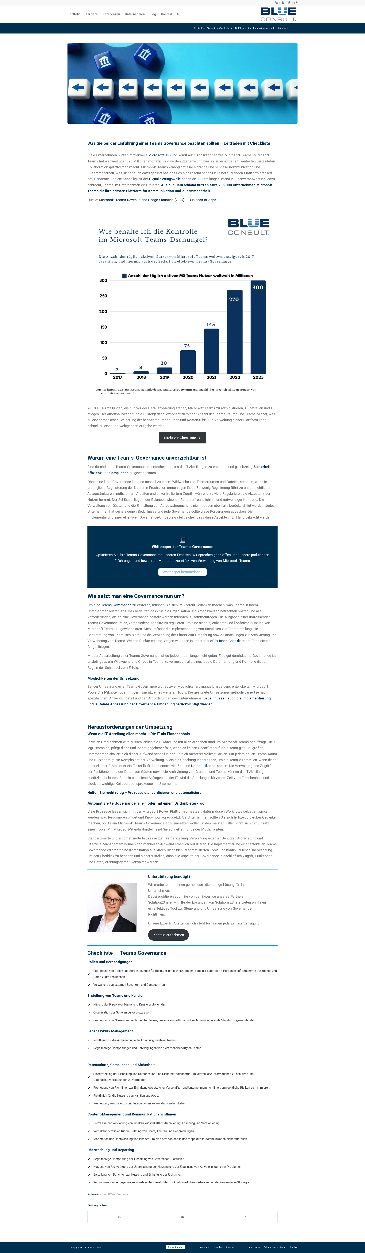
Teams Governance (116, 605)
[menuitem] (276, 3)
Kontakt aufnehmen (168, 935)
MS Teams (112, 1194)
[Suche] (178, 14)
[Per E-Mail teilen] (182, 1217)
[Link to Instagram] (245, 1217)
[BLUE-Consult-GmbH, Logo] (278, 14)
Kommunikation (203, 766)
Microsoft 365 (159, 155)
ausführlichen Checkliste (225, 641)
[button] (182, 438)
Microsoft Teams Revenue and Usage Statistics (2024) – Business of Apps (157, 200)
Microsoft (104, 1194)
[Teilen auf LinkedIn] (119, 1217)
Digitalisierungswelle (165, 179)
